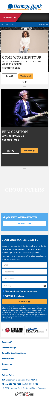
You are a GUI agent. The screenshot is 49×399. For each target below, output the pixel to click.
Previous (2, 330)
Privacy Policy (8, 375)
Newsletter (14, 296)
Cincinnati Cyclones (32, 17)
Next (46, 330)
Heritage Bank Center (24, 7)
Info (8, 76)
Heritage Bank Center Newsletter (21, 291)
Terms (5, 369)
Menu (42, 24)
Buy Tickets (7, 24)
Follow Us (23, 223)
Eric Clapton (24, 108)
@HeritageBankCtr (21, 217)
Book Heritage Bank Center (14, 353)
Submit (23, 301)
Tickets (24, 76)
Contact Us (7, 364)
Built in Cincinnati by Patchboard (24, 393)
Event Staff (7, 342)
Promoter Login (9, 347)
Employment (8, 358)
